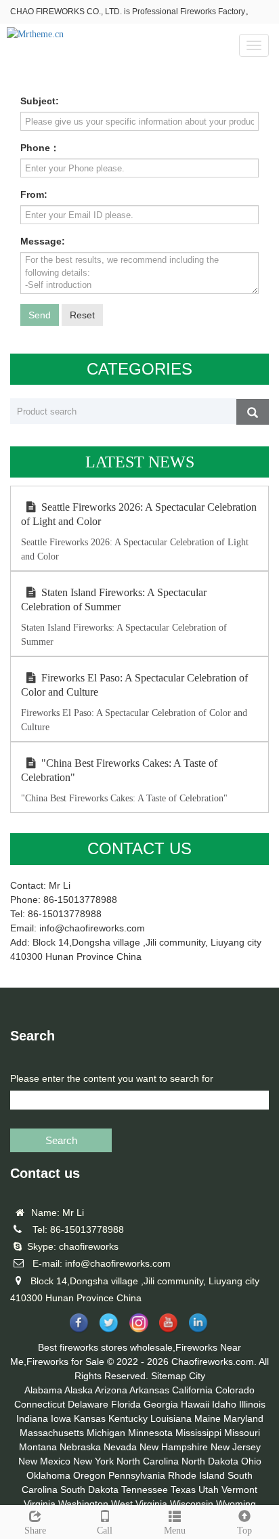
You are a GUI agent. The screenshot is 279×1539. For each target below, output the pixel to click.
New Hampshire (174, 1446)
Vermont (239, 1489)
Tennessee (144, 1489)
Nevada (120, 1446)
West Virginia (139, 1503)
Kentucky (128, 1418)
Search (61, 1140)
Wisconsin (191, 1503)
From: (33, 194)
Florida (126, 1404)
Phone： (40, 147)
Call (104, 1530)
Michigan (106, 1432)
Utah (208, 1489)
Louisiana (171, 1418)
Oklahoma (48, 1475)
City (197, 1375)
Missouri (242, 1432)
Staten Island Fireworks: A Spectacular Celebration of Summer (114, 599)
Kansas (90, 1418)
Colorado (235, 1390)
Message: (42, 241)
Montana (38, 1446)
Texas (183, 1489)
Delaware (88, 1404)
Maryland (243, 1418)
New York (93, 1461)
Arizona (111, 1390)
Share (35, 1530)
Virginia (40, 1503)
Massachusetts (52, 1432)
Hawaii (195, 1404)
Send (39, 315)
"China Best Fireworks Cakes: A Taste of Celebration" (119, 770)
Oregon (89, 1475)
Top (244, 1530)
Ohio (251, 1461)
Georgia (161, 1404)
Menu (175, 1530)
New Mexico (44, 1461)
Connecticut (39, 1404)
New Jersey (236, 1446)
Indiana (32, 1418)
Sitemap (168, 1375)
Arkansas (149, 1390)
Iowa (61, 1418)
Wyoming (236, 1503)
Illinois (252, 1404)
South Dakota (89, 1489)
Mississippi (198, 1432)
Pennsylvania (136, 1475)
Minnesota (150, 1432)
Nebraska (80, 1446)
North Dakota (209, 1461)
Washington (83, 1503)
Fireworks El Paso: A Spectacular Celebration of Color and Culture (134, 685)
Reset (82, 315)
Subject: (39, 101)
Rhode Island (196, 1475)
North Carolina (147, 1461)
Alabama (43, 1390)
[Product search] (252, 412)
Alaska (78, 1390)
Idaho (224, 1404)
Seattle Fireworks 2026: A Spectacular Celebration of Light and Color (139, 514)
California (192, 1390)
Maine (207, 1418)
